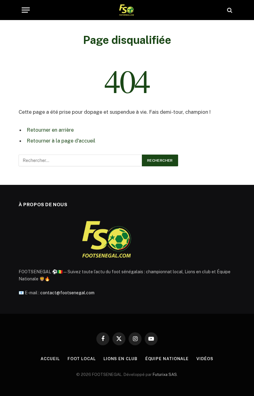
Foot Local (82, 358)
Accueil (50, 358)
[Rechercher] (229, 10)
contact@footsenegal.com (67, 292)
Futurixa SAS (165, 374)
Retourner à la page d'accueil (61, 141)
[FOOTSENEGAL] (127, 10)
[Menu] (26, 10)
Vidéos (204, 358)
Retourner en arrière (50, 130)
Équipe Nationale (167, 358)
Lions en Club (120, 358)
